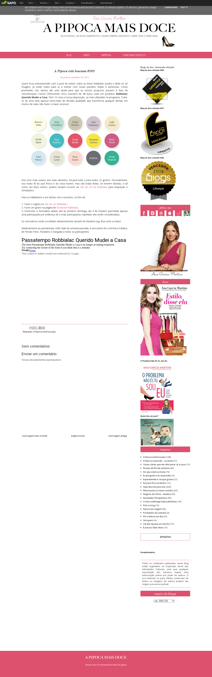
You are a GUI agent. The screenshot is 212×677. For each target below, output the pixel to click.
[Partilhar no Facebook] (40, 327)
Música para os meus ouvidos (158, 490)
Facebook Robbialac (67, 207)
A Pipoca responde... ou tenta (158, 460)
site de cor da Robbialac (93, 187)
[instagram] (153, 213)
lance (94, 664)
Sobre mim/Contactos (134, 55)
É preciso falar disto (153, 527)
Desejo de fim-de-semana (156, 468)
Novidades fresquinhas (155, 497)
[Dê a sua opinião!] (34, 327)
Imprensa (106, 55)
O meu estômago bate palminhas (160, 501)
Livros (86, 55)
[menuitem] (21, 3)
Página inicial (77, 435)
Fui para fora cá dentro (154, 482)
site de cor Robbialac (56, 204)
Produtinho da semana (154, 512)
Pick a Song (149, 505)
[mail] (162, 213)
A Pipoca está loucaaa (44, 331)
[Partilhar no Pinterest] (43, 327)
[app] (170, 213)
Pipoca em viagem (152, 508)
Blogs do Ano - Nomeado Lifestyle (157, 67)
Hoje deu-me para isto (154, 486)
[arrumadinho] (188, 213)
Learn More (171, 7)
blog (69, 55)
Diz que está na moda (154, 471)
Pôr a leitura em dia (153, 516)
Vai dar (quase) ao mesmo (156, 523)
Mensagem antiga (117, 435)
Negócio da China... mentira (157, 494)
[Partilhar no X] (37, 327)
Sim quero (148, 520)
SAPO (8, 3)
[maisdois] (179, 213)
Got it (184, 7)
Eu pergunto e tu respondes (157, 475)
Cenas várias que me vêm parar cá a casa (164, 464)
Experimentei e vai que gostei (158, 479)
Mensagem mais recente (34, 435)
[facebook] (144, 213)
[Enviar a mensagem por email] (30, 327)
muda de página (119, 664)
